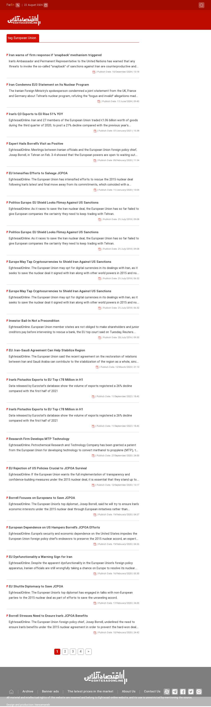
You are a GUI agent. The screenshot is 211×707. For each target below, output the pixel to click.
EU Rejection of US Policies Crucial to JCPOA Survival (48, 468)
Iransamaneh (42, 705)
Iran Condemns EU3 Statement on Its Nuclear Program (49, 85)
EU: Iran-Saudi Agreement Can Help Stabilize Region (47, 350)
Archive (27, 691)
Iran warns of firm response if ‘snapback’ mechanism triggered (55, 55)
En (12, 5)
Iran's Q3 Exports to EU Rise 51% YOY (36, 114)
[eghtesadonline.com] (24, 20)
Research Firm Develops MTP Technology (39, 439)
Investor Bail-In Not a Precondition (34, 321)
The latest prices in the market (90, 691)
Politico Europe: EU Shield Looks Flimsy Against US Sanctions (53, 203)
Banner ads (50, 691)
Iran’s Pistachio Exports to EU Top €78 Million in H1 (46, 380)
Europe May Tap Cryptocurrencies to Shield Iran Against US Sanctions (60, 262)
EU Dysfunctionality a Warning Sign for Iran (40, 557)
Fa (8, 5)
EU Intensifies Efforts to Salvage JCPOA (38, 173)
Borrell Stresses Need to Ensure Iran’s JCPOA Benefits (48, 616)
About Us (128, 691)
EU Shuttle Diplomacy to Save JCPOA (36, 586)
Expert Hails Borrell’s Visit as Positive (36, 144)
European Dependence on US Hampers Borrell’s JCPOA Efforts (54, 527)
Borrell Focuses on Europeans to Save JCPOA (42, 498)
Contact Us (152, 691)
